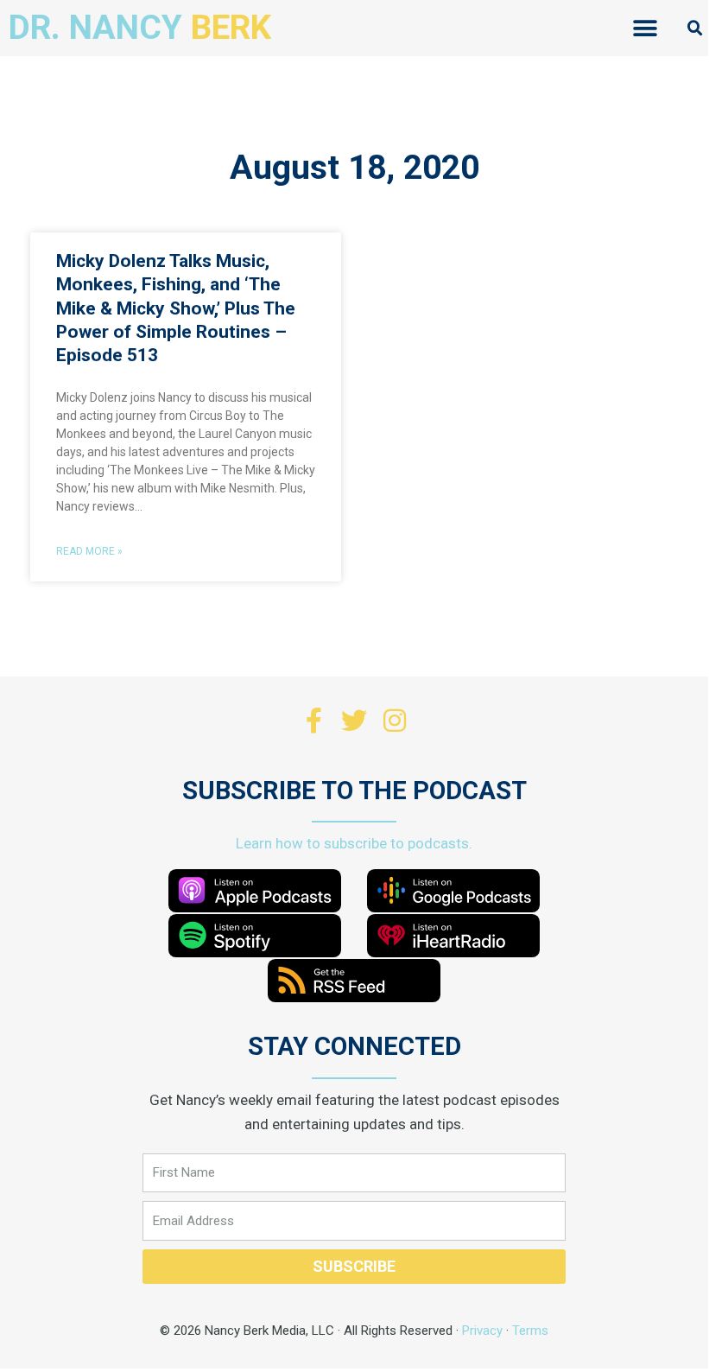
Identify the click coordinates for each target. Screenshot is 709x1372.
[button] (644, 28)
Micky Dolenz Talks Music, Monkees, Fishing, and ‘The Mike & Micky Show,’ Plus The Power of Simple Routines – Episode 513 (175, 308)
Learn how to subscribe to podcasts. (354, 843)
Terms (530, 1330)
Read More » (89, 551)
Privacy (482, 1330)
